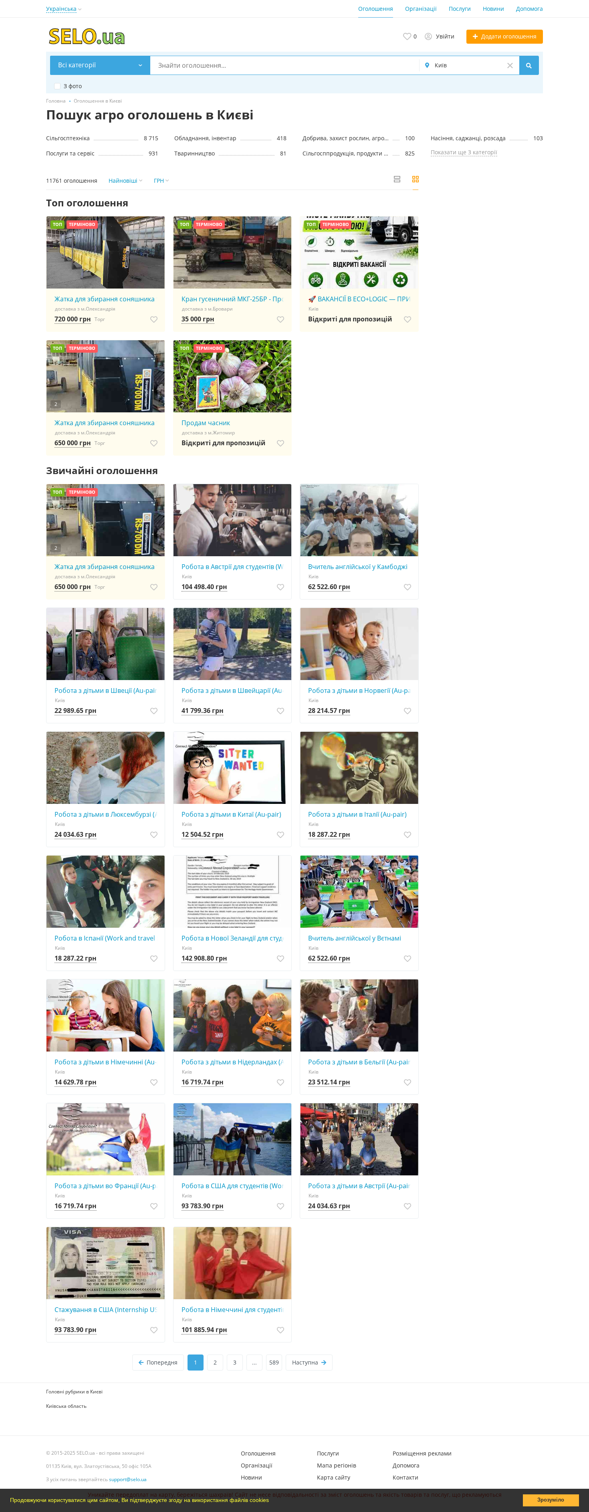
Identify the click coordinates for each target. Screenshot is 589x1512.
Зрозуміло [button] (550, 1500)
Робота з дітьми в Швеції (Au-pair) (106, 690)
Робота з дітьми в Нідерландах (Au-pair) (235, 1062)
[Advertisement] (487, 254)
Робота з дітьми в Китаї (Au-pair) (231, 814)
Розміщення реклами (422, 1453)
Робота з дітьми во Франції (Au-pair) (107, 1185)
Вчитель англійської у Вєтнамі (354, 938)
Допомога (529, 8)
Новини (493, 8)
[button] (271, 1501)
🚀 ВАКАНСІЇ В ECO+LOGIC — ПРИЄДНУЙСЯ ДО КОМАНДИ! (361, 299)
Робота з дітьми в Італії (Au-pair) (357, 814)
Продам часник (206, 422)
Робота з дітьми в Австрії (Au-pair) (360, 1185)
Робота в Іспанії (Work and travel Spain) (107, 938)
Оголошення (375, 8)
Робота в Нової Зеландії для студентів (235, 938)
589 (274, 1362)
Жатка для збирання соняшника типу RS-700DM (107, 422)
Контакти (405, 1477)
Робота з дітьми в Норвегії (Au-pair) (361, 690)
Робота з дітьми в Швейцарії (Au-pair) (235, 690)
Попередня (162, 1362)
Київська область (66, 1406)
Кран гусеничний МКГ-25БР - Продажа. (235, 299)
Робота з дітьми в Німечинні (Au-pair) (107, 1062)
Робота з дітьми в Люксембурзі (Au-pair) (107, 814)
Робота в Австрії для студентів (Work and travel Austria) (235, 566)
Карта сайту (333, 1477)
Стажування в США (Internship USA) (107, 1309)
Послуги (460, 8)
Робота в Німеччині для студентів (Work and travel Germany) (235, 1309)
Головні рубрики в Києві (74, 1391)
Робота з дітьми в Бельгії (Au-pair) (360, 1062)
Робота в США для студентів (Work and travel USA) (235, 1185)
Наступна (305, 1362)
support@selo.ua (128, 1479)
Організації (421, 8)
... (254, 1362)
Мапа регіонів (336, 1465)
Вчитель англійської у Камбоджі (357, 566)
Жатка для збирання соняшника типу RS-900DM (107, 299)
